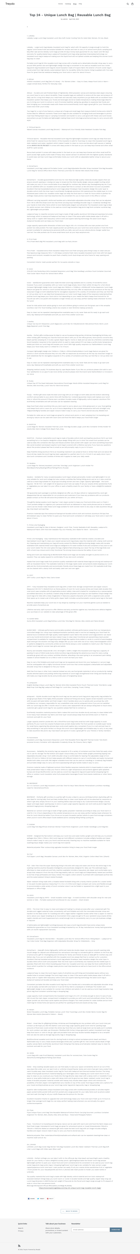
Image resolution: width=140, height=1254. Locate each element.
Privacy (20, 1231)
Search (20, 1228)
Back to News (71, 1211)
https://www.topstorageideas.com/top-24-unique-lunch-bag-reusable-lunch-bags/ (70, 1188)
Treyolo (25, 1249)
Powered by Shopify (34, 1249)
